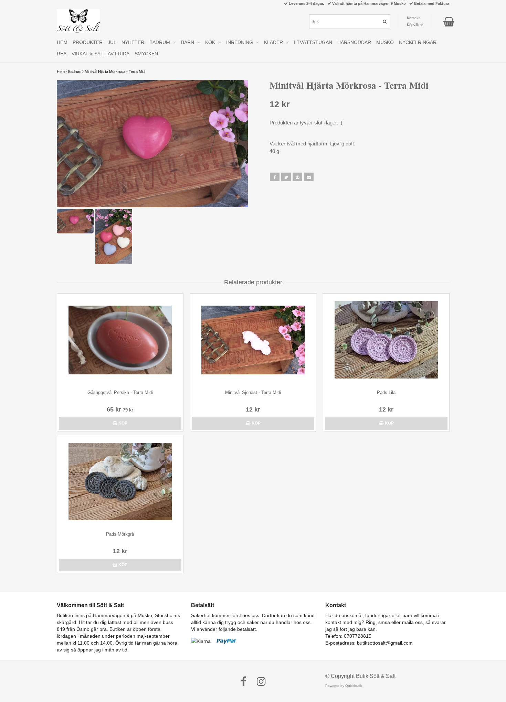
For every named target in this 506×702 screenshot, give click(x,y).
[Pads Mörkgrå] (120, 481)
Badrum (74, 71)
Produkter (88, 42)
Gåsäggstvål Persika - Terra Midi (120, 392)
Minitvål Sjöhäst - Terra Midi (253, 392)
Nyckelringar (417, 42)
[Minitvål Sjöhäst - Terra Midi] (253, 340)
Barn (189, 42)
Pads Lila (386, 392)
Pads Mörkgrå (120, 534)
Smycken (146, 53)
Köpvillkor (415, 25)
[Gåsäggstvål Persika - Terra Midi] (120, 340)
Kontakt (413, 18)
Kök (211, 42)
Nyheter (133, 42)
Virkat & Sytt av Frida (100, 53)
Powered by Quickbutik (343, 686)
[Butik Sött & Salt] (78, 21)
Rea (61, 53)
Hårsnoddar (354, 42)
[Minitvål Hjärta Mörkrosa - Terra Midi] (152, 143)
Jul (112, 42)
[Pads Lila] (386, 340)
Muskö (385, 42)
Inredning (241, 42)
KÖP (122, 423)
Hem (61, 71)
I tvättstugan (313, 42)
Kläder (275, 42)
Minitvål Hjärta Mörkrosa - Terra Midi (115, 71)
